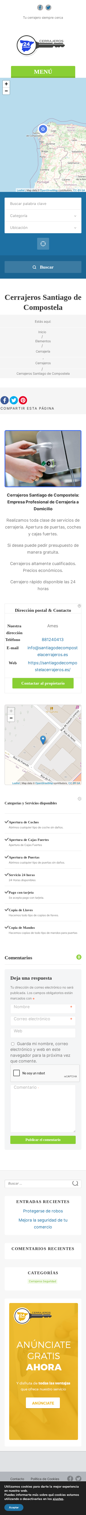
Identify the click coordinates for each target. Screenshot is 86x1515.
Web (18, 1030)
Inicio (42, 332)
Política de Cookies (45, 1479)
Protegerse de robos (43, 1211)
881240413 (53, 639)
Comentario (26, 1087)
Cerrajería (43, 351)
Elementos (43, 341)
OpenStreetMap (49, 190)
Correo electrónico (32, 1018)
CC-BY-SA (79, 190)
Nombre (22, 1006)
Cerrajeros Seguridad (42, 1281)
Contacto (17, 1479)
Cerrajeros (43, 363)
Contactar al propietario (43, 683)
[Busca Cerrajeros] (43, 45)
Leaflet (21, 190)
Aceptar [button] (14, 1507)
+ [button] (6, 84)
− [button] (6, 91)
